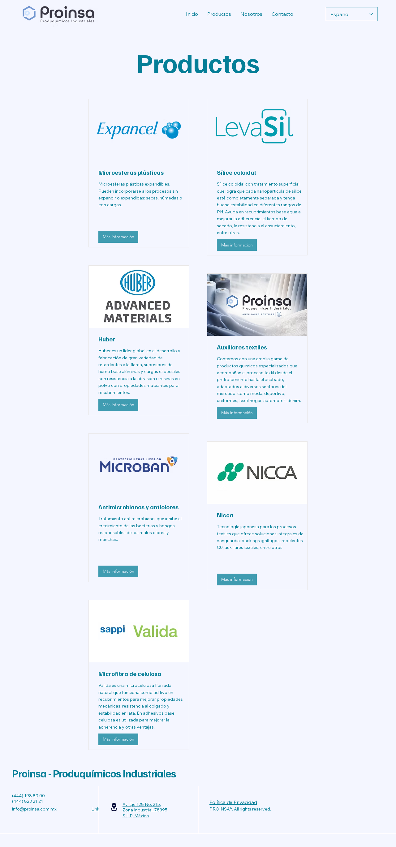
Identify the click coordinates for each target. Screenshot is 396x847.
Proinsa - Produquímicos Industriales (94, 773)
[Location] (114, 807)
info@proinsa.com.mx (34, 809)
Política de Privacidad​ (233, 802)
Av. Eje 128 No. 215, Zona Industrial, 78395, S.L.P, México (145, 810)
